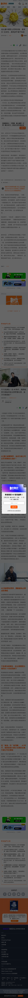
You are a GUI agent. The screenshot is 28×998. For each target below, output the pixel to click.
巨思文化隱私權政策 (16, 510)
